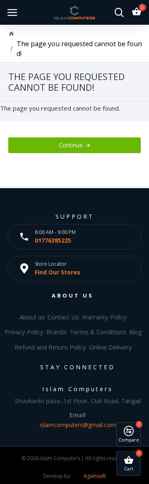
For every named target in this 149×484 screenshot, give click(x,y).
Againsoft (95, 475)
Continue (71, 145)
